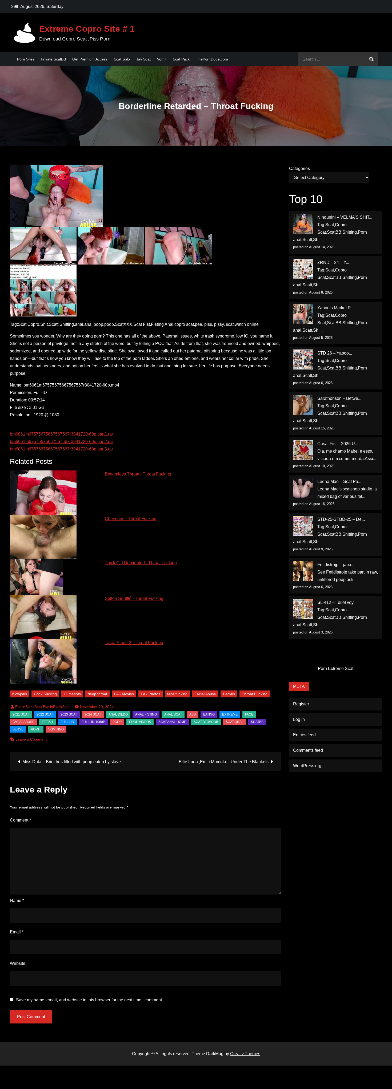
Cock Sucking (45, 694)
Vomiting (56, 729)
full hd (67, 722)
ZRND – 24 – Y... (333, 262)
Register (301, 704)
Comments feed (308, 750)
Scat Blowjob (206, 722)
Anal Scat (173, 714)
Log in (299, 719)
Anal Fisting (146, 714)
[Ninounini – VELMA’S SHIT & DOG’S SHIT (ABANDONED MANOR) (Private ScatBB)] (303, 224)
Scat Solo (122, 59)
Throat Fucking (254, 694)
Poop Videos (140, 722)
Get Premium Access (89, 59)
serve (18, 729)
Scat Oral (234, 722)
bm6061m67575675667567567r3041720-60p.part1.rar (61, 434)
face (249, 714)
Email (16, 932)
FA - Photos (150, 694)
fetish (47, 722)
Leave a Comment (31, 739)
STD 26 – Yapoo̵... (334, 353)
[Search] (371, 59)
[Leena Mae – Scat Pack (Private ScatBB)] (303, 488)
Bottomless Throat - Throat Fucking (138, 474)
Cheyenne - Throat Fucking (131, 518)
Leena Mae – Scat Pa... (339, 481)
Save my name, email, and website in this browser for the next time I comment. (89, 1000)
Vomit (161, 59)
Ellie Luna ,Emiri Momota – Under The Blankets (224, 761)
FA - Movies (124, 694)
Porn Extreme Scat (335, 668)
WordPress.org (307, 765)
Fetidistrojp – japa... (335, 564)
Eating (209, 714)
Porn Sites (25, 59)
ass (192, 714)
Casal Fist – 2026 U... (337, 443)
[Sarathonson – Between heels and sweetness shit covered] (303, 405)
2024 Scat (93, 714)
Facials (229, 694)
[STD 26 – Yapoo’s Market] (303, 359)
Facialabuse (23, 722)
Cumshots (72, 694)
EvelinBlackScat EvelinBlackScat (42, 707)
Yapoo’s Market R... (335, 308)
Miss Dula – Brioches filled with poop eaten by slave (71, 761)
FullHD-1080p (93, 722)
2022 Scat (45, 714)
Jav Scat (143, 59)
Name (17, 900)
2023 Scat (69, 714)
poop (117, 722)
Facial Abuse (205, 694)
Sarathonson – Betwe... (339, 398)
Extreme (230, 714)
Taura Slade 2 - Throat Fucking (134, 642)
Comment (20, 820)
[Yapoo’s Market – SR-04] (303, 314)
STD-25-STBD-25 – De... (341, 519)
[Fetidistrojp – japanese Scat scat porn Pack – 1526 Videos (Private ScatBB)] (303, 571)
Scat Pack (181, 59)
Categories (299, 168)
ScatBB (257, 722)
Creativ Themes (245, 1053)
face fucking (177, 694)
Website (17, 963)
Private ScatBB (53, 59)
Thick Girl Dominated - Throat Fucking (141, 562)
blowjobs (19, 694)
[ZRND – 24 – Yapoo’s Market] (303, 269)
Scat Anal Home (172, 722)
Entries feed (304, 735)
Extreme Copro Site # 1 (87, 29)
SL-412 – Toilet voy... (337, 602)
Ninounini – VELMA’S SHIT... (344, 217)
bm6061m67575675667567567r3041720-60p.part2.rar (61, 441)
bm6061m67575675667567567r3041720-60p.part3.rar (61, 449)
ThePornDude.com (212, 59)
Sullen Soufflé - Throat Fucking (134, 598)
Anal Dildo (118, 714)
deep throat (97, 694)
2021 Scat (21, 714)
